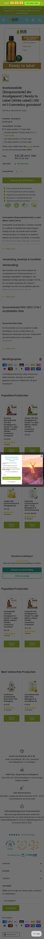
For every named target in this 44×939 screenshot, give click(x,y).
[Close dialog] (41, 456)
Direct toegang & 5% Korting (11, 478)
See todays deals (32, 3)
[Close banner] (41, 3)
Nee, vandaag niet (11, 481)
